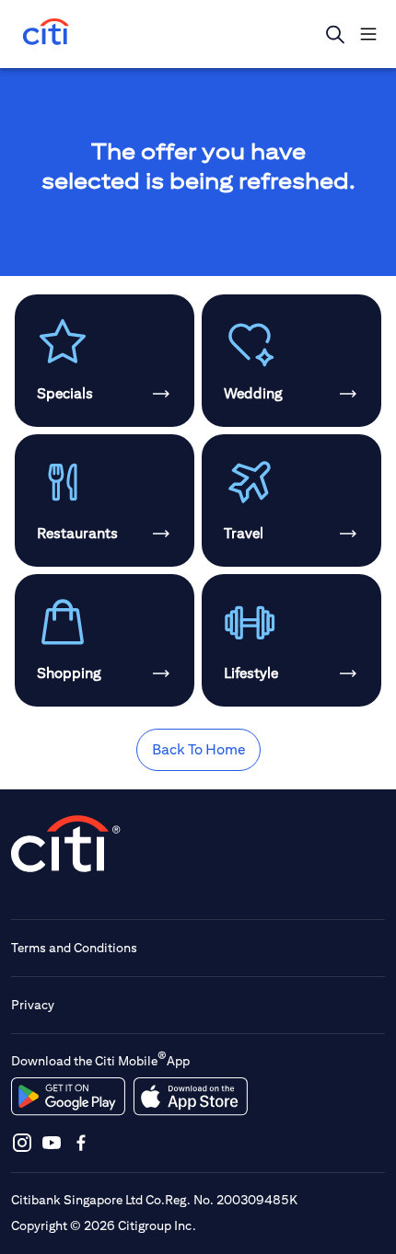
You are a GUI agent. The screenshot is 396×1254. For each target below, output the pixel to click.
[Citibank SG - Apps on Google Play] (68, 1096)
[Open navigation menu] (368, 34)
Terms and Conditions (74, 947)
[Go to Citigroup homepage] (66, 843)
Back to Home (198, 749)
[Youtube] (52, 1142)
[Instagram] (22, 1142)
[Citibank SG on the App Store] (190, 1096)
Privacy (32, 1004)
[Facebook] (81, 1142)
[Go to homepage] (46, 33)
